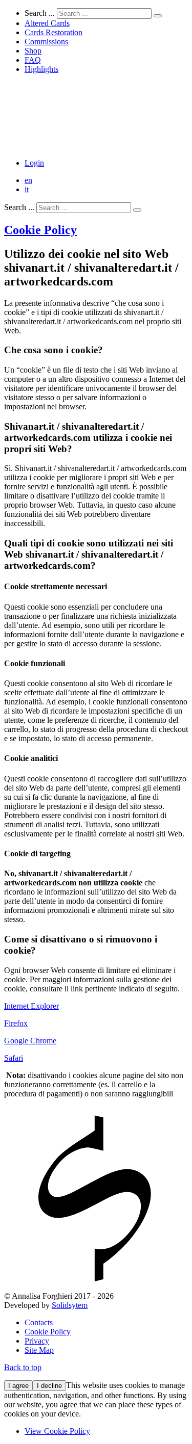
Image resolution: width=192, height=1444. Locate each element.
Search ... (40, 13)
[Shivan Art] (96, 145)
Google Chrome (30, 1040)
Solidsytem (70, 1305)
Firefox (16, 1023)
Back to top (22, 1367)
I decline (49, 1385)
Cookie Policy (40, 230)
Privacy (37, 1340)
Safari (13, 1058)
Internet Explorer (31, 1006)
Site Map (39, 1350)
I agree (18, 1385)
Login (34, 163)
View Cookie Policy (57, 1431)
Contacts (39, 1322)
